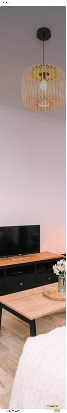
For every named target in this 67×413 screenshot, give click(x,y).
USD (64, 2)
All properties (51, 2)
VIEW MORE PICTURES (53, 406)
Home (46, 2)
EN (61, 2)
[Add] (52, 410)
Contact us (57, 2)
